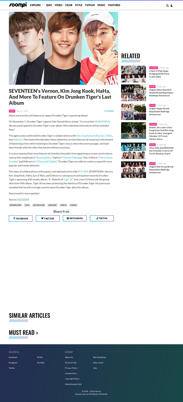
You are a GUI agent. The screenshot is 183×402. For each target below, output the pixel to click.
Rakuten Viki (97, 394)
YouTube (40, 362)
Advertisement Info (73, 384)
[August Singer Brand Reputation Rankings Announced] (133, 111)
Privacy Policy (71, 368)
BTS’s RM (83, 171)
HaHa (96, 135)
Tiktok (102, 218)
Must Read (22, 332)
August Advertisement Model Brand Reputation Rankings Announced (161, 92)
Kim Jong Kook (84, 135)
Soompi (110, 110)
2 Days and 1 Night (46, 161)
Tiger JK (67, 179)
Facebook (21, 218)
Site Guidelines (99, 357)
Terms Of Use (70, 362)
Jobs (95, 368)
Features (114, 5)
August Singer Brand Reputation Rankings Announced (159, 111)
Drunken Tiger (15, 205)
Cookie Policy (71, 373)
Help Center (98, 362)
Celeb (68, 5)
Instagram (76, 218)
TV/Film (153, 124)
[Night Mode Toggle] (171, 6)
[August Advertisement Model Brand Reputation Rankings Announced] (133, 92)
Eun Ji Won (106, 135)
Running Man (44, 157)
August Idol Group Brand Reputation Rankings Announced (161, 169)
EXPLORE (35, 5)
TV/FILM (90, 5)
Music (101, 5)
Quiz (49, 5)
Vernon (73, 205)
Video (58, 5)
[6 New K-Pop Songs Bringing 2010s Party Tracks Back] (133, 74)
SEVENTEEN (101, 121)
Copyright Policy (72, 379)
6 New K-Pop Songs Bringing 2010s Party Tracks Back (159, 74)
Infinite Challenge (72, 157)
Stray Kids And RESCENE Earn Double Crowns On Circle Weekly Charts (161, 150)
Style (78, 5)
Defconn (17, 139)
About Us (69, 357)
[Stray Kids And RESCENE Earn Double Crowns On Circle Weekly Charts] (133, 151)
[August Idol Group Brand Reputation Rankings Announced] (133, 169)
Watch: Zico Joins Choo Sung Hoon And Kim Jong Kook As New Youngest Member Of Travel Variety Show (161, 133)
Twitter (49, 218)
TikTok (39, 357)
